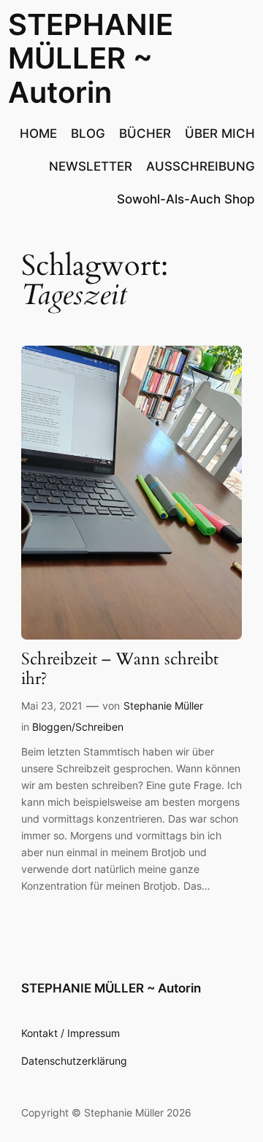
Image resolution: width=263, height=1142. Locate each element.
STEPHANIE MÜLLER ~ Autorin (90, 58)
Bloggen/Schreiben (77, 726)
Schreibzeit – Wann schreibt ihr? (119, 669)
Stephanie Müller (163, 705)
